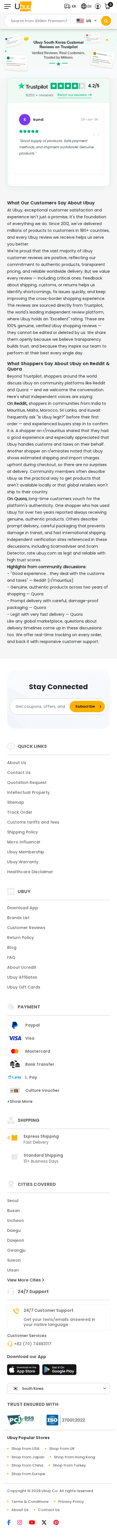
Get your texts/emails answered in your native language (59, 1322)
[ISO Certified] (63, 1419)
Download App (22, 908)
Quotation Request (27, 782)
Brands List (18, 918)
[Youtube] (35, 1523)
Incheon (15, 1220)
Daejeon (15, 1240)
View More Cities (24, 1280)
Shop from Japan (27, 1457)
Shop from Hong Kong (74, 1457)
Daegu (14, 1230)
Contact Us (19, 772)
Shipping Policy (22, 832)
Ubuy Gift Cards (23, 987)
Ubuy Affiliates (22, 977)
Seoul (12, 1200)
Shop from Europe (28, 1473)
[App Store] (24, 1371)
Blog (11, 947)
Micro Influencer (24, 842)
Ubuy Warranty (22, 862)
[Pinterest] (58, 1523)
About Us (16, 762)
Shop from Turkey (69, 1465)
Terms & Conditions (30, 1501)
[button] (71, 6)
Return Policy (20, 937)
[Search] (106, 21)
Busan (13, 1210)
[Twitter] (47, 1523)
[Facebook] (11, 1523)
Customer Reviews (26, 927)
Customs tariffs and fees (33, 822)
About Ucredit (21, 967)
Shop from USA (25, 1448)
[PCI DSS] (20, 1420)
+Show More (20, 1101)
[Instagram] (22, 1523)
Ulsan (13, 1270)
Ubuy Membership (25, 852)
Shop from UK (62, 1448)
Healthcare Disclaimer (30, 872)
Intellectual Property (28, 792)
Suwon (14, 1260)
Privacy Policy (71, 1501)
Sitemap (15, 802)
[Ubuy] (23, 6)
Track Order (19, 812)
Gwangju (16, 1250)
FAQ (11, 957)
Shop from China (27, 1465)
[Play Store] (59, 1371)
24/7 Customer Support (49, 1310)
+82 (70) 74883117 (32, 1344)
